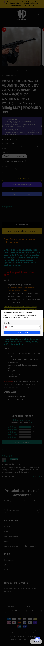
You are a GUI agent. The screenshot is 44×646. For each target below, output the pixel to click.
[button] (22, 327)
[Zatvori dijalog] (41, 311)
